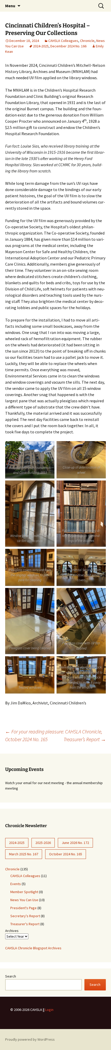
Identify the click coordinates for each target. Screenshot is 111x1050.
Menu (10, 5)
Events (15, 883)
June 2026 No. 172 (75, 842)
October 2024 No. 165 (65, 854)
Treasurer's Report (24, 924)
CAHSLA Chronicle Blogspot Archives (33, 948)
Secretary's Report (25, 916)
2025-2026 (43, 842)
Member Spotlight (24, 891)
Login (49, 1009)
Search (10, 976)
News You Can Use (24, 900)
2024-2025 (41, 46)
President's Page (23, 908)
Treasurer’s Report (85, 739)
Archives (12, 930)
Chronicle (87, 40)
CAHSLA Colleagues (63, 40)
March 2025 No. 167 (23, 854)
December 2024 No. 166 (68, 46)
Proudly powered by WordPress (30, 1039)
